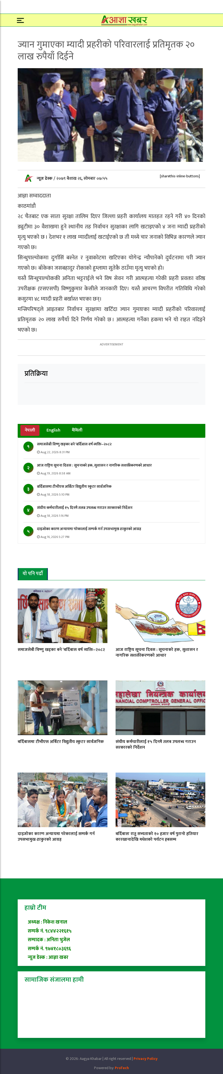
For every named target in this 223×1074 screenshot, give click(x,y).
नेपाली (30, 430)
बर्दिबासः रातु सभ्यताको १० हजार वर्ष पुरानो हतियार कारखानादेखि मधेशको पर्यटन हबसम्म (157, 836)
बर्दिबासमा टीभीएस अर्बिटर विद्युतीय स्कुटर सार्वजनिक (74, 486)
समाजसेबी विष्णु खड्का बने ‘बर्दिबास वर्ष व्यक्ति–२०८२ (74, 444)
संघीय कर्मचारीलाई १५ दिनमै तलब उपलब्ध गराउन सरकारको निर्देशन (84, 508)
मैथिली (77, 430)
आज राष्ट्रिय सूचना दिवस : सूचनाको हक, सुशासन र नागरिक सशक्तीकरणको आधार (94, 465)
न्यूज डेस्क (45, 178)
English (53, 430)
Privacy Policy (145, 1059)
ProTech (122, 1068)
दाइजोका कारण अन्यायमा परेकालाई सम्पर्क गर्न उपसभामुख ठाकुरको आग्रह (89, 529)
